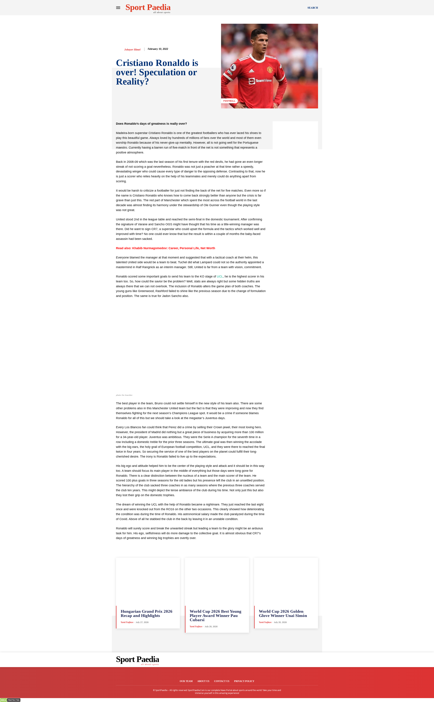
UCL (220, 276)
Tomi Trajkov (127, 622)
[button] (313, 7)
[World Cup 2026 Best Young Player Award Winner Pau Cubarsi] (217, 582)
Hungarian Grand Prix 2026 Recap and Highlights (146, 613)
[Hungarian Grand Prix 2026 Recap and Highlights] (148, 582)
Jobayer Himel (132, 49)
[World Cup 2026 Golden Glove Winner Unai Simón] (286, 582)
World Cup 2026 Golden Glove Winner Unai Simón (283, 613)
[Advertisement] (295, 172)
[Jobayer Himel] (120, 49)
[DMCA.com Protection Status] (10, 701)
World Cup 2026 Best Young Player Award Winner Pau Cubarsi (215, 615)
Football (229, 100)
